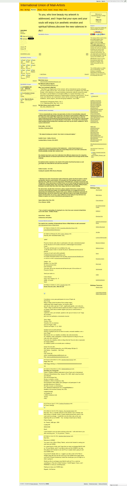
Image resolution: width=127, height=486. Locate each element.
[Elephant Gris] (92, 219)
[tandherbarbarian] (92, 283)
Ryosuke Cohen (94, 141)
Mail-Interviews (94, 138)
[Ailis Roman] (92, 193)
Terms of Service (103, 484)
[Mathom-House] (92, 251)
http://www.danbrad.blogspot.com (49, 85)
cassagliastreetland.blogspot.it (52, 229)
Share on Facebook (27, 36)
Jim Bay (98, 232)
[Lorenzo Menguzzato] (92, 241)
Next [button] (87, 54)
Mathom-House (100, 248)
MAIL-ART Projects (95, 118)
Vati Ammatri (99, 269)
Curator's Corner (29, 93)
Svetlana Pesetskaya (64, 403)
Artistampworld (94, 121)
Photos (22, 49)
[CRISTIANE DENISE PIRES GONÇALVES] (92, 296)
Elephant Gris (99, 216)
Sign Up (98, 1)
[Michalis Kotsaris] (28, 66)
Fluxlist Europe (94, 112)
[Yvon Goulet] (28, 61)
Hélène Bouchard (100, 227)
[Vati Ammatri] (92, 272)
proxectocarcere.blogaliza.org (75, 256)
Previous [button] (40, 54)
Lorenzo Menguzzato (101, 237)
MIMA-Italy (93, 126)
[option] (63, 54)
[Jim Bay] (92, 235)
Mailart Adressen (94, 134)
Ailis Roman (99, 190)
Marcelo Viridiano (100, 243)
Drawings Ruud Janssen (96, 109)
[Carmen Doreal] (33, 61)
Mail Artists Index (94, 132)
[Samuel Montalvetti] (23, 71)
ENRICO (98, 211)
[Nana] (92, 257)
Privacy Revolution (95, 113)
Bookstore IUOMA (94, 106)
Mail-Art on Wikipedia (95, 105)
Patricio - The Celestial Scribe (66, 411)
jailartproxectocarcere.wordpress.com (55, 255)
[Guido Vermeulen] (28, 71)
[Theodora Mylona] (23, 66)
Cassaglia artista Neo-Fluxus (67, 228)
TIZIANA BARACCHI (66, 369)
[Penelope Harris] (92, 262)
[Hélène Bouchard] (92, 230)
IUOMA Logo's (94, 131)
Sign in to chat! (114, 485)
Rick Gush (98, 264)
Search (125, 1)
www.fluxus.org (94, 108)
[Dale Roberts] (33, 71)
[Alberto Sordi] (92, 290)
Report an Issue (93, 484)
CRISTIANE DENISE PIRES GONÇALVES (101, 293)
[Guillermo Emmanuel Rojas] (92, 225)
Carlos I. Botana (65, 233)
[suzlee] (33, 66)
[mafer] (92, 278)
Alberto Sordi (99, 287)
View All (35, 80)
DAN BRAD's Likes (25, 54)
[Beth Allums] (92, 198)
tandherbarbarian (100, 280)
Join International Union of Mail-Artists (48, 225)
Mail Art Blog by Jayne (96, 110)
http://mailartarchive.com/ (96, 137)
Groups (22, 47)
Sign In (103, 1)
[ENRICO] (92, 214)
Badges (86, 484)
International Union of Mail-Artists (43, 5)
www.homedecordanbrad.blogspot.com (50, 81)
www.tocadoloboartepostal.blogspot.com (57, 357)
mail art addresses (95, 119)
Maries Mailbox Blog (95, 135)
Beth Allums (99, 195)
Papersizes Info (94, 129)
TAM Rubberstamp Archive (97, 116)
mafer (97, 274)
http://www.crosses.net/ (96, 139)
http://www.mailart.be (95, 103)
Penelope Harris (100, 258)
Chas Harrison (99, 200)
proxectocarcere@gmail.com (62, 258)
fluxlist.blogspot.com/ (95, 115)
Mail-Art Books (29, 99)
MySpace (25, 38)
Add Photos (43, 74)
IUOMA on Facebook (95, 100)
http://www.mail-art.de (95, 102)
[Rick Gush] (92, 267)
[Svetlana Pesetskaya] (23, 61)
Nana (97, 253)
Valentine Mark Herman (67, 359)
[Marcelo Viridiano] (92, 246)
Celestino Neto (64, 285)
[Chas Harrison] (92, 204)
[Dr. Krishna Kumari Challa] (92, 209)
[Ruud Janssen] (28, 76)
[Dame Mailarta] (23, 76)
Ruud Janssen (34, 484)
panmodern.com (94, 122)
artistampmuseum (94, 128)
